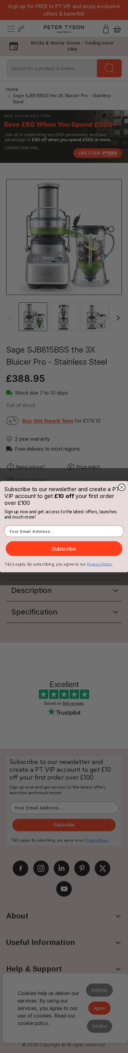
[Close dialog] (121, 487)
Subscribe (64, 548)
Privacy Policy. (99, 564)
